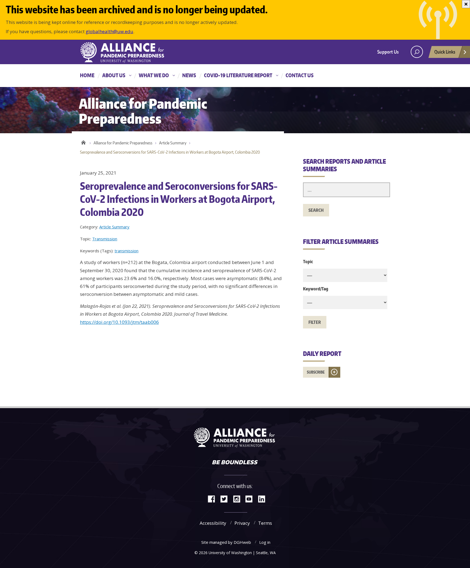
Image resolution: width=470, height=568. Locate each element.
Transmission (104, 238)
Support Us (388, 52)
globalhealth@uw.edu (109, 31)
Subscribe (316, 372)
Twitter (226, 498)
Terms (265, 523)
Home (87, 75)
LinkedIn (263, 498)
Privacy (242, 523)
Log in (264, 542)
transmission (126, 250)
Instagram (238, 498)
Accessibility (213, 523)
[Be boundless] (235, 463)
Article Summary (172, 142)
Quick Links (444, 52)
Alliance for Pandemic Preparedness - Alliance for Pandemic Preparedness (125, 52)
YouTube (251, 498)
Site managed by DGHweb (226, 542)
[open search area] (417, 52)
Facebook (213, 498)
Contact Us (300, 75)
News (189, 75)
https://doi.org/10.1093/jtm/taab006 (119, 322)
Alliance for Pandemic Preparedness (123, 142)
